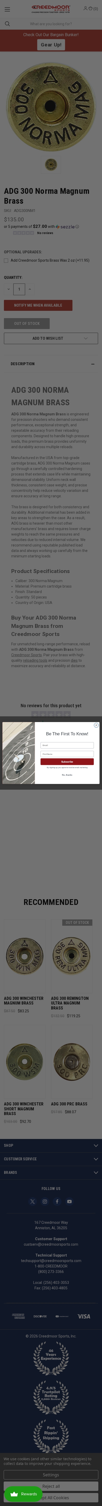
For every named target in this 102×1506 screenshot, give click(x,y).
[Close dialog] (96, 725)
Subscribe (67, 761)
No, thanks (67, 775)
